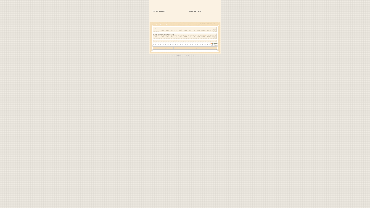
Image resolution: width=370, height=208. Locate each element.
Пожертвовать (174, 24)
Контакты (169, 24)
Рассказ (182, 48)
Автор (165, 48)
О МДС (154, 24)
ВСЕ (156, 30)
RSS (161, 24)
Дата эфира (196, 48)
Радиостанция (210, 48)
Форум (164, 24)
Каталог (158, 24)
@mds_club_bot (175, 40)
